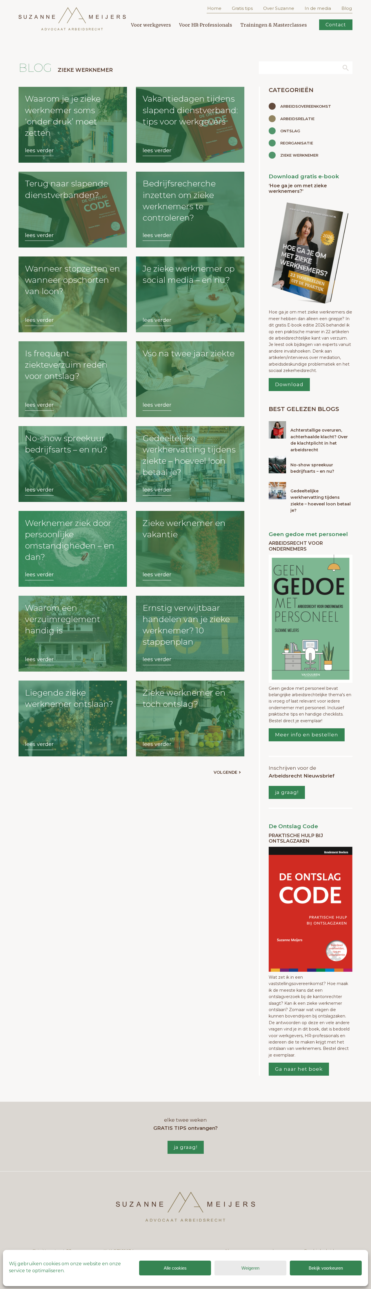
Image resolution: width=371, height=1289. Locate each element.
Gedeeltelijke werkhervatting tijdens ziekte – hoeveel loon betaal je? (320, 500)
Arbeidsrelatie (297, 118)
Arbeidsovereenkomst (305, 106)
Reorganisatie (296, 143)
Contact (335, 24)
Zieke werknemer (299, 155)
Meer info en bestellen (306, 735)
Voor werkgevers (151, 25)
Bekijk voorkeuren (326, 1268)
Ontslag (290, 131)
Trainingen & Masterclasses (273, 25)
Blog (346, 8)
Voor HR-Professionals (205, 25)
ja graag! (287, 792)
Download (289, 384)
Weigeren (250, 1268)
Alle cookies (175, 1268)
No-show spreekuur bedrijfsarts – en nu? (312, 468)
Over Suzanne (278, 8)
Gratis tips (242, 8)
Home (214, 8)
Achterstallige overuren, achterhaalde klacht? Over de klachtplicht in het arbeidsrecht (319, 440)
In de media (318, 8)
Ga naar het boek (299, 1069)
